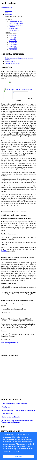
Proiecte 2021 (13, 39)
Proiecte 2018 (13, 44)
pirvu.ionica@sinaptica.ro (9, 343)
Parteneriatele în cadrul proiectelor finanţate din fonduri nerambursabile (16, 23)
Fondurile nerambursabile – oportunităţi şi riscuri (15, 28)
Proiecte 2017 (13, 46)
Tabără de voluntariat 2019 (13, 63)
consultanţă (8, 14)
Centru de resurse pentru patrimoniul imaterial (19, 58)
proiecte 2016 (13, 48)
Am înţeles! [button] (18, 456)
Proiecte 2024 (13, 35)
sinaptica (9, 10)
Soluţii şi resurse (10, 61)
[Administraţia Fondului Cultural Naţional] (18, 88)
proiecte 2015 (13, 49)
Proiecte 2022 (13, 37)
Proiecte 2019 (13, 42)
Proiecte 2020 (13, 41)
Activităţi (7, 60)
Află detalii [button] (16, 451)
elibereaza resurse (6, 7)
